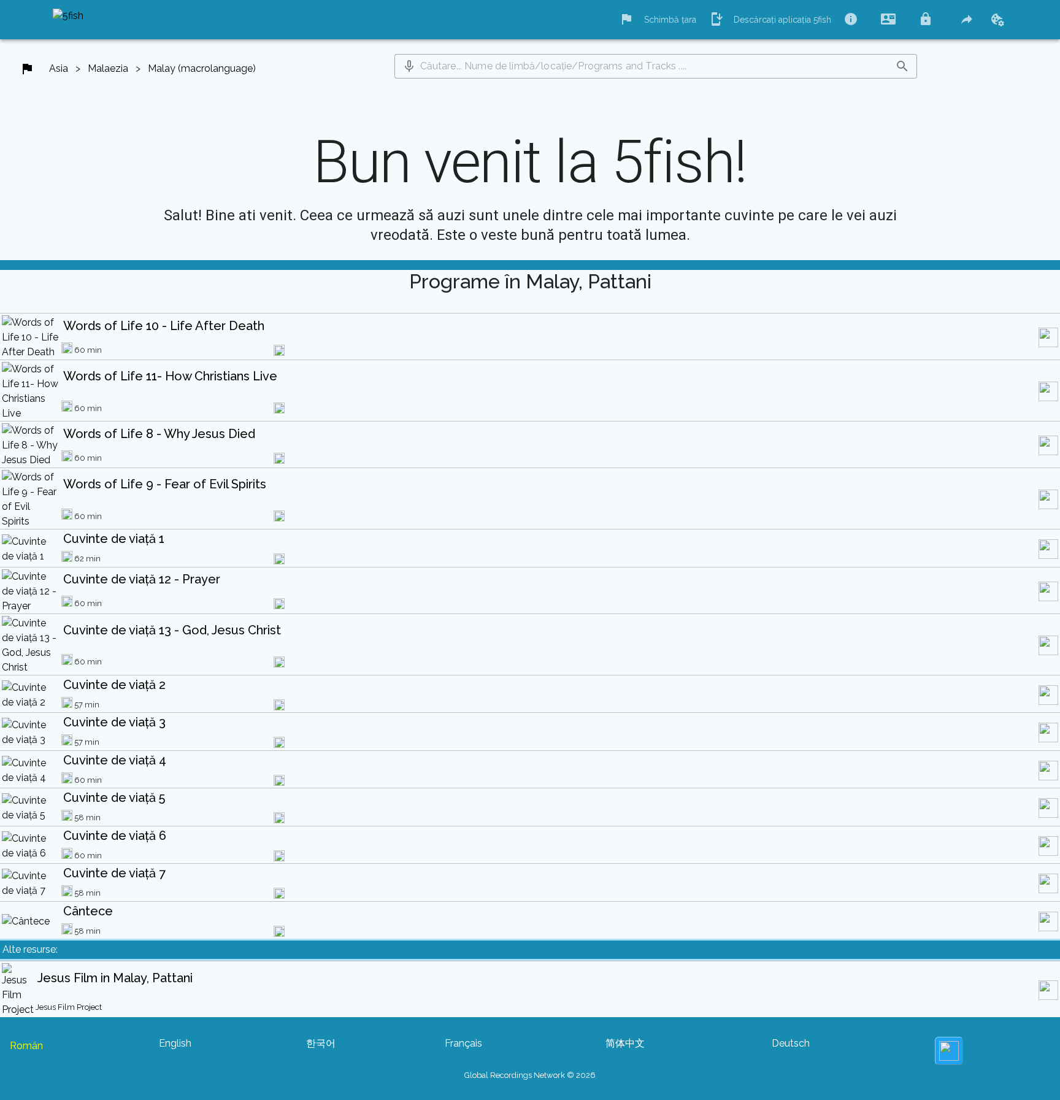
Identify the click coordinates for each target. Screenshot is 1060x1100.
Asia (58, 68)
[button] (409, 66)
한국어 (321, 1043)
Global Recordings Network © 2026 (530, 1075)
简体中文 (625, 1043)
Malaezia (108, 68)
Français (463, 1043)
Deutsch (791, 1043)
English (175, 1043)
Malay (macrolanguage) (202, 68)
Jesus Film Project (69, 1007)
